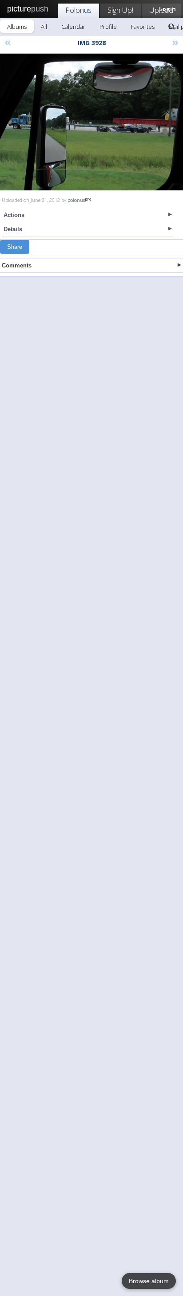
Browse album (149, 1280)
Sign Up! (120, 10)
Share (14, 247)
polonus (76, 200)
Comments (17, 265)
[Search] (171, 26)
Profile (108, 27)
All (44, 27)
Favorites (143, 27)
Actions (14, 215)
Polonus (78, 10)
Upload (161, 10)
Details (13, 229)
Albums (17, 27)
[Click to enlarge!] (91, 122)
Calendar (73, 27)
